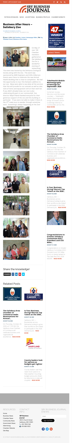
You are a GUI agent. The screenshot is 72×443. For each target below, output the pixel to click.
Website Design (40, 437)
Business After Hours (20, 39)
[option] (56, 36)
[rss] (61, 2)
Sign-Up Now (48, 420)
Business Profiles (43, 17)
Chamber (18, 37)
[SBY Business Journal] (34, 9)
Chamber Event (8, 39)
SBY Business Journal (19, 437)
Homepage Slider (31, 37)
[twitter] (58, 2)
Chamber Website (58, 17)
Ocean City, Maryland (54, 437)
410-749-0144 (26, 424)
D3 (47, 437)
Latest (23, 37)
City (41, 37)
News (22, 17)
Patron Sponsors (11, 17)
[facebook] (54, 2)
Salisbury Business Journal (12, 31)
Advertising (30, 17)
